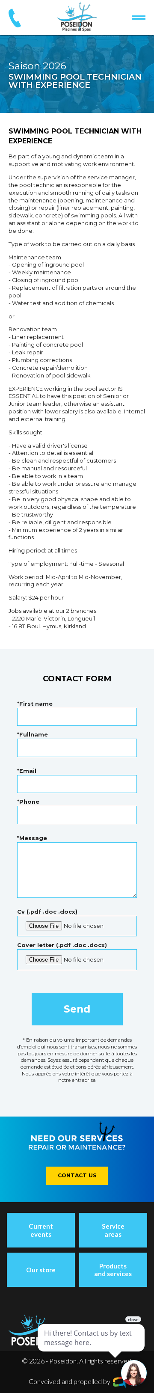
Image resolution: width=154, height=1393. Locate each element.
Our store (41, 1270)
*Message (32, 838)
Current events (41, 1230)
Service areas (113, 1230)
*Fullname (32, 734)
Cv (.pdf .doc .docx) (47, 912)
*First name (35, 704)
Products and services (113, 1269)
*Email (26, 771)
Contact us (77, 1175)
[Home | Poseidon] (77, 16)
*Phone (28, 802)
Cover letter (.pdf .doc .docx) (62, 945)
